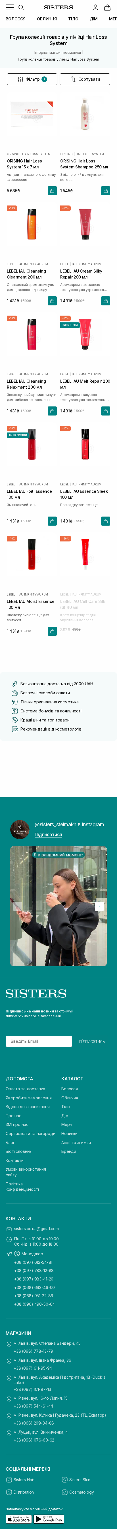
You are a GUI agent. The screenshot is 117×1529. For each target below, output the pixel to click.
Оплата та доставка (25, 1088)
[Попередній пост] (17, 906)
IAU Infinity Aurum (33, 264)
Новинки (69, 1133)
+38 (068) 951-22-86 (33, 1295)
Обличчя (69, 1097)
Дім (64, 1115)
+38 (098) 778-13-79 (33, 1351)
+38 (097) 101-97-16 (32, 1389)
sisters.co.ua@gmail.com (36, 1228)
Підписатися (48, 834)
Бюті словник (18, 1151)
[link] (107, 7)
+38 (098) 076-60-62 (34, 1440)
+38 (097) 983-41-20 (33, 1279)
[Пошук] (21, 7)
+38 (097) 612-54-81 (33, 1262)
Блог (10, 1142)
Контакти (15, 1160)
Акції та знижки (76, 1142)
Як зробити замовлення (29, 1097)
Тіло (65, 1106)
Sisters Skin (79, 1479)
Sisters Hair (24, 1479)
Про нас (13, 1115)
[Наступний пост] (99, 906)
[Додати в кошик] (52, 190)
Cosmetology (81, 1492)
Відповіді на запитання (28, 1106)
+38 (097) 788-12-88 (34, 1270)
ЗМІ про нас (17, 1124)
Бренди (68, 1151)
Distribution (24, 1492)
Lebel (11, 264)
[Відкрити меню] (10, 7)
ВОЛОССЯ (16, 18)
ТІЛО (73, 18)
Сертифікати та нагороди (30, 1133)
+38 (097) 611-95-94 (33, 1368)
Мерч (66, 1124)
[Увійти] (95, 7)
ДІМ (94, 18)
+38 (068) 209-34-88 (34, 1423)
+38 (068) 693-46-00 (34, 1287)
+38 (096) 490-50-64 (34, 1304)
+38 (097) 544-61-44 (33, 1406)
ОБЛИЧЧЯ (47, 18)
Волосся (69, 1088)
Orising (13, 154)
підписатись (92, 1041)
